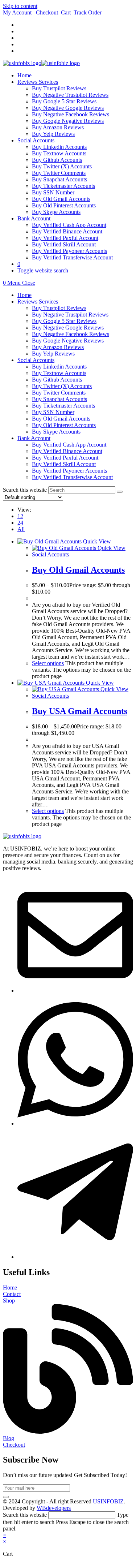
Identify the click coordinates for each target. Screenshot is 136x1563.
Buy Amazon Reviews (58, 347)
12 (20, 516)
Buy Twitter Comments (59, 392)
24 (20, 523)
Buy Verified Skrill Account (64, 464)
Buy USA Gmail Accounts (79, 711)
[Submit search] (120, 492)
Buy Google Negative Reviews (68, 340)
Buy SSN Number (53, 412)
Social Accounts (35, 360)
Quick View (96, 541)
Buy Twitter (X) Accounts (62, 386)
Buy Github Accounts (57, 379)
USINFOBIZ (108, 1501)
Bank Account (33, 438)
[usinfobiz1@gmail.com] (75, 990)
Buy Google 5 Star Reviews (64, 321)
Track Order (88, 12)
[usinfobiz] (75, 1257)
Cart (66, 12)
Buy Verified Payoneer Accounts (69, 471)
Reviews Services (37, 301)
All (21, 529)
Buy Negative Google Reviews (68, 327)
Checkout (47, 12)
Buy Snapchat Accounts (59, 399)
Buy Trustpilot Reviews (59, 308)
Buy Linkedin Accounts (59, 366)
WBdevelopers (54, 1508)
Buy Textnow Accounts (59, 373)
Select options (48, 663)
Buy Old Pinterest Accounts (64, 425)
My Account (18, 12)
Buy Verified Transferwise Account (72, 477)
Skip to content (20, 6)
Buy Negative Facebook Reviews (70, 334)
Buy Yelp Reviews (53, 353)
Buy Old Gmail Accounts (61, 418)
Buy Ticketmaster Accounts (63, 405)
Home (24, 295)
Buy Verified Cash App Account (69, 445)
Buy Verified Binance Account (67, 451)
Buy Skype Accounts (56, 432)
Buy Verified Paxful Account (65, 458)
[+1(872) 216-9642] (75, 1123)
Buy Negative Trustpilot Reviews (70, 314)
